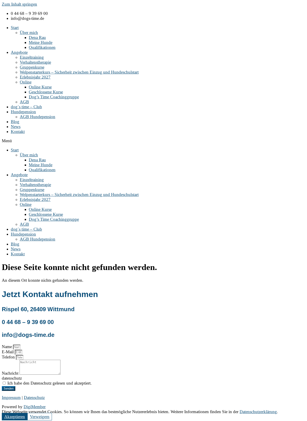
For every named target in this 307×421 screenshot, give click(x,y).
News (15, 126)
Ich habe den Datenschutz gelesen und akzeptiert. (49, 383)
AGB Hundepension (37, 116)
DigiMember (35, 406)
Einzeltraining (32, 57)
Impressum (11, 397)
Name (7, 346)
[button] (153, 140)
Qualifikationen (42, 47)
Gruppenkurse (32, 67)
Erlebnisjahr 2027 (35, 77)
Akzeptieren (14, 416)
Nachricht (11, 373)
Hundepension (23, 111)
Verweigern (39, 416)
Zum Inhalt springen (19, 4)
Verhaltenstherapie (35, 62)
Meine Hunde (40, 42)
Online (25, 82)
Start (15, 27)
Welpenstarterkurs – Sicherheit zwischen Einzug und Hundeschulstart (79, 72)
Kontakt (18, 131)
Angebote (19, 52)
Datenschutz (34, 397)
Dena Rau (37, 37)
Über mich (29, 32)
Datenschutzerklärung (258, 411)
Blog (15, 121)
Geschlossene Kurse (46, 92)
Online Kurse (40, 87)
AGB (24, 101)
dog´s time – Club (26, 106)
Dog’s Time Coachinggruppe (54, 97)
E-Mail (8, 351)
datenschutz (12, 378)
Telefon (9, 357)
